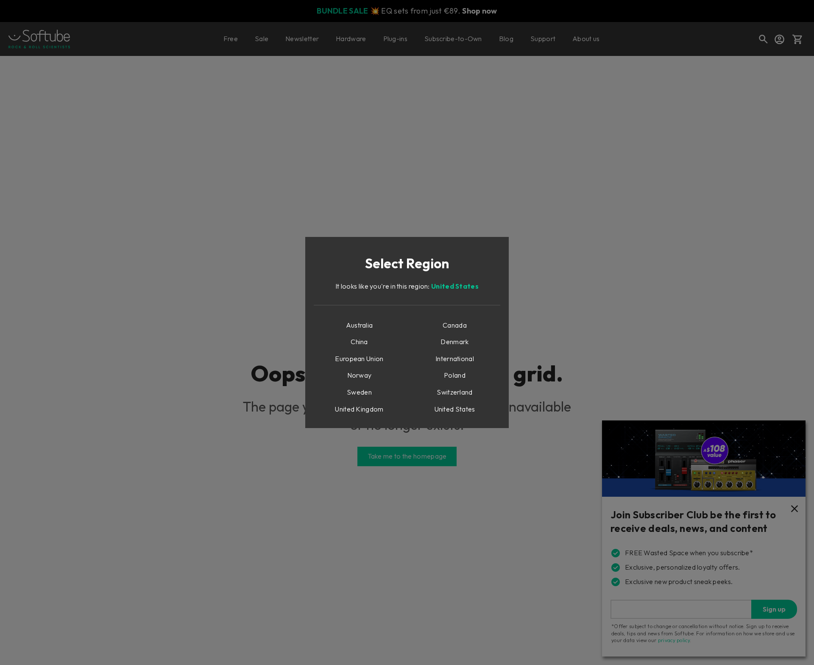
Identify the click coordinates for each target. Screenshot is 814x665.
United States (455, 286)
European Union (359, 358)
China (359, 341)
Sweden (359, 392)
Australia (359, 325)
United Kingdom (359, 409)
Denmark (454, 341)
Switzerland (454, 392)
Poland (455, 375)
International (454, 358)
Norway (359, 375)
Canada (455, 325)
